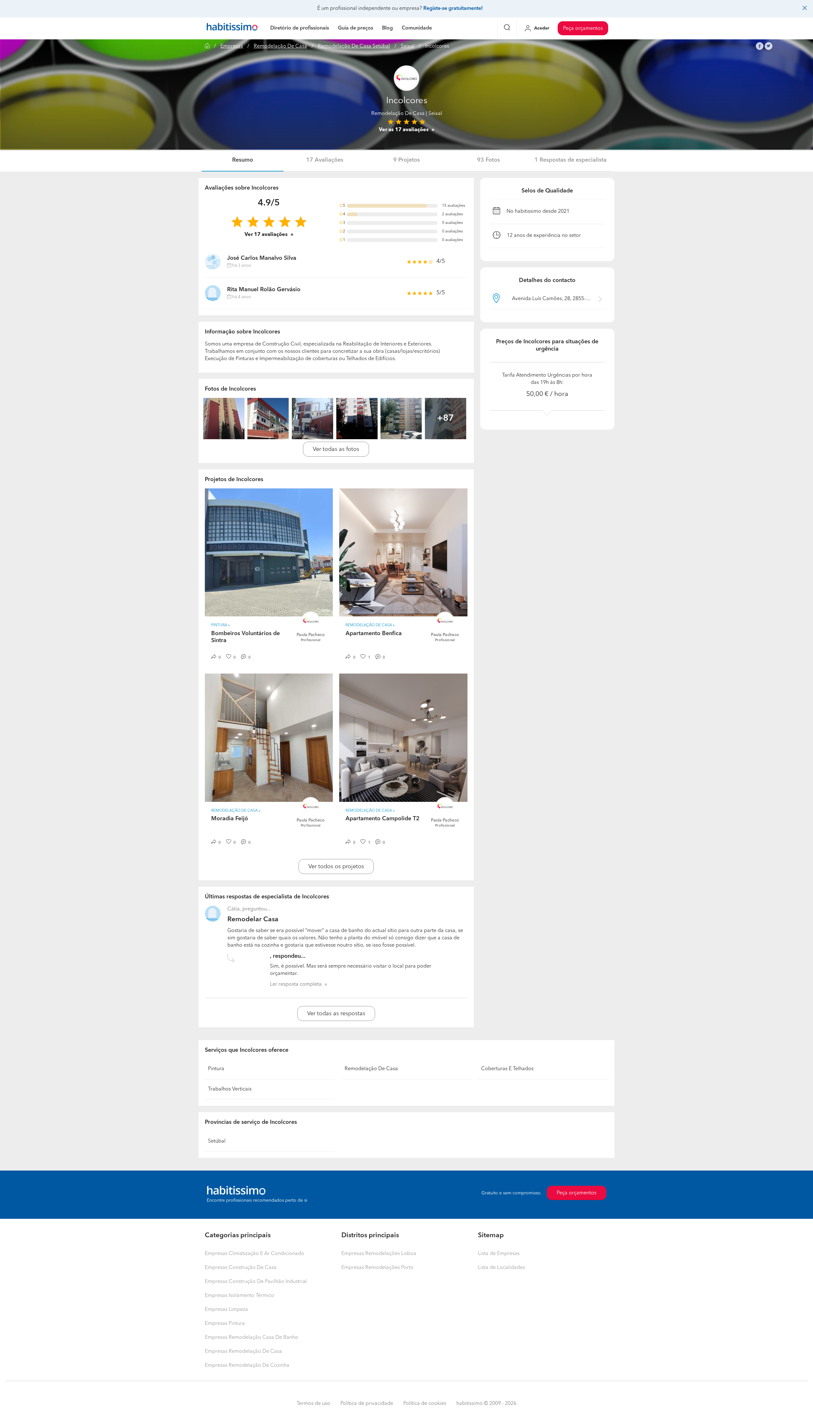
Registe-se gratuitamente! (453, 8)
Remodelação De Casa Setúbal (354, 46)
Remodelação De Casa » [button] (370, 625)
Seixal (407, 46)
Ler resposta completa (296, 984)
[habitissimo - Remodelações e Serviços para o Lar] (232, 28)
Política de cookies (424, 1403)
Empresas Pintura (225, 1323)
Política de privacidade (366, 1403)
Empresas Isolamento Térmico (239, 1295)
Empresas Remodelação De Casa (243, 1351)
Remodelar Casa (253, 919)
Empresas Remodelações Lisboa (378, 1253)
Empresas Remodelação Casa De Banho (251, 1337)
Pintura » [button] (220, 625)
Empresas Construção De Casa (241, 1267)
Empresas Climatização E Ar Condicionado (254, 1253)
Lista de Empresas (499, 1253)
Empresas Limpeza (226, 1309)
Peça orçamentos (583, 28)
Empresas (231, 46)
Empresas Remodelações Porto (377, 1267)
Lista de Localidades (501, 1267)
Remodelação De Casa (280, 46)
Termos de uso (313, 1403)
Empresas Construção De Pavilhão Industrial (256, 1281)
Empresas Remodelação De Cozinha (247, 1365)
